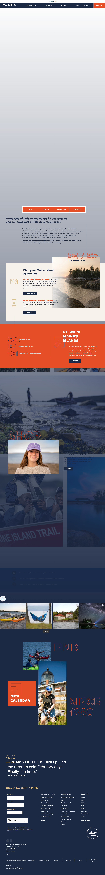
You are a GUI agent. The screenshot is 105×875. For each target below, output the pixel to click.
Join (62, 800)
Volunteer (64, 806)
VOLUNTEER (61, 210)
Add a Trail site (45, 816)
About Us (64, 5)
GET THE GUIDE (30, 293)
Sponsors (84, 811)
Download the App (47, 806)
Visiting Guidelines (47, 797)
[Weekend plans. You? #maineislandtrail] (13, 616)
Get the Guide (45, 803)
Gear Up (68, 469)
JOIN (30, 210)
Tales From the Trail (47, 808)
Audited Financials (44, 860)
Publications (85, 814)
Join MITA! (52, 1)
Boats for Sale (65, 816)
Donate (63, 822)
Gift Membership (66, 803)
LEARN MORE (75, 361)
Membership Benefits (67, 797)
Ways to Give (65, 814)
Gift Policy (68, 860)
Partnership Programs (68, 811)
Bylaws (56, 860)
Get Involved (49, 5)
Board (83, 808)
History (83, 803)
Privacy (80, 860)
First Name (10, 794)
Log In (8, 854)
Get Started (44, 800)
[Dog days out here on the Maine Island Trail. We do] (39, 616)
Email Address (11, 809)
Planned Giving (66, 819)
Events (63, 825)
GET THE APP (29, 312)
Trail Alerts (44, 811)
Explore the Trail (31, 5)
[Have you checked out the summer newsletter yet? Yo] (66, 616)
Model (83, 800)
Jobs (82, 816)
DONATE (99, 5)
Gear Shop (64, 808)
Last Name (10, 802)
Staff (82, 806)
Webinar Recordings (47, 814)
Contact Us (85, 821)
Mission (83, 797)
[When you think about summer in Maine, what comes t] (92, 616)
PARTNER (77, 210)
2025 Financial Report (92, 860)
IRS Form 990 (31, 860)
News (77, 5)
